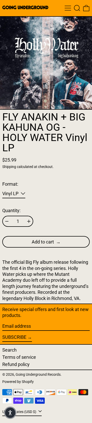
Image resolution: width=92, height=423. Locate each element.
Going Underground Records (38, 374)
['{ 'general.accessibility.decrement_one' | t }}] (7, 221)
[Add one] (29, 221)
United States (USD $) (19, 412)
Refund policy (16, 364)
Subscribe (14, 337)
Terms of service (19, 357)
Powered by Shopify (18, 382)
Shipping (9, 167)
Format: (10, 184)
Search (9, 350)
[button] (77, 8)
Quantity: (11, 210)
